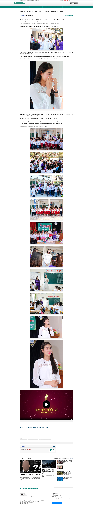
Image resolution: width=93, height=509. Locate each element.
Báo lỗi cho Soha (69, 15)
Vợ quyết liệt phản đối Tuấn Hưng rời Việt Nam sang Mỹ (67, 466)
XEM (71, 458)
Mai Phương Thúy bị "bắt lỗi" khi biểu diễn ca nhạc (34, 427)
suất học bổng (36, 439)
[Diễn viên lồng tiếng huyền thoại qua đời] (30, 466)
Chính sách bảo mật (55, 500)
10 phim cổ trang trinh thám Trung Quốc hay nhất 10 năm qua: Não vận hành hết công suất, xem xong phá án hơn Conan (48, 471)
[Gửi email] (64, 15)
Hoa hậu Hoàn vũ (47, 439)
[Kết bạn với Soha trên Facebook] (51, 450)
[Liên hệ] (54, 446)
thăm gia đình (30, 439)
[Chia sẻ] (22, 15)
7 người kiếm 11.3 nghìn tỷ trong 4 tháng (67, 478)
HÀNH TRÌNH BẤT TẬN (30, 0)
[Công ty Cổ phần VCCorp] (33, 494)
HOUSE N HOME (23, 0)
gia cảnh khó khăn (41, 439)
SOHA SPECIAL (37, 0)
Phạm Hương (48, 19)
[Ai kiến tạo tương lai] (73, 3)
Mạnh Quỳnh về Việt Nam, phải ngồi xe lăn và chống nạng (67, 461)
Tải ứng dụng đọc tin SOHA (33, 488)
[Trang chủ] (19, 4)
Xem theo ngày (55, 458)
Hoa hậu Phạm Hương (24, 439)
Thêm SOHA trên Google (29, 15)
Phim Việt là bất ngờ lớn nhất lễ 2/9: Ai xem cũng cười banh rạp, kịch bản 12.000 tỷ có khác (67, 473)
